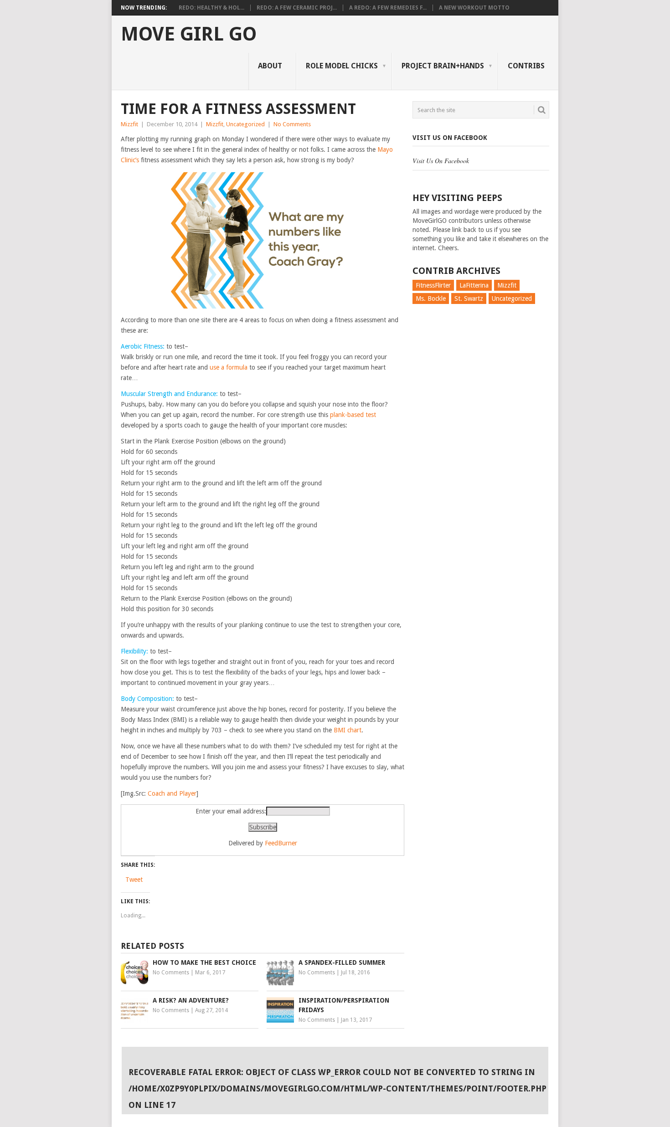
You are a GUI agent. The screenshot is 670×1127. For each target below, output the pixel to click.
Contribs (526, 66)
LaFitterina (474, 285)
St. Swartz (468, 298)
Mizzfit (129, 124)
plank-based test (353, 414)
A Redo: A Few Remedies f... (388, 8)
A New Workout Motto (474, 8)
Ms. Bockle (431, 298)
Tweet (134, 879)
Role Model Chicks (342, 66)
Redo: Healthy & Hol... (211, 8)
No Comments (292, 124)
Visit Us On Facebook (449, 137)
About (270, 66)
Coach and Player (172, 793)
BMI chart (347, 730)
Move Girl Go (189, 34)
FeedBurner (281, 843)
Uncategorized (245, 124)
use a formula (228, 367)
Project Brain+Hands (443, 66)
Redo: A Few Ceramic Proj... (297, 8)
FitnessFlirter (433, 285)
